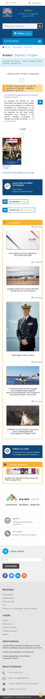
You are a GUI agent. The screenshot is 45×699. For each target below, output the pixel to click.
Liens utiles (17, 531)
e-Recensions (7, 624)
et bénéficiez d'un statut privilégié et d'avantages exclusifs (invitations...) (26, 453)
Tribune (5, 620)
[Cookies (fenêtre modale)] (40, 694)
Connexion (12, 2)
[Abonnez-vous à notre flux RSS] (24, 575)
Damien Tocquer (11, 97)
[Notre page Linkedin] (17, 575)
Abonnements (7, 594)
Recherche (28, 47)
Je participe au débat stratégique (22, 184)
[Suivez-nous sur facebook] (5, 575)
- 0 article (24, 33)
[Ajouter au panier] (40, 102)
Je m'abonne (11, 566)
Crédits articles (8, 598)
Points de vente (8, 601)
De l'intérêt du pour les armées (21, 95)
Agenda (16, 518)
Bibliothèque (17, 47)
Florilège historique (9, 631)
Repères (5, 634)
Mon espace (36, 3)
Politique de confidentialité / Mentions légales (19, 608)
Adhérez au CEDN (20, 449)
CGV (4, 605)
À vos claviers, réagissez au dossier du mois (22, 190)
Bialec (14, 697)
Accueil (7, 47)
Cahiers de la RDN (9, 627)
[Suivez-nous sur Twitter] (11, 575)
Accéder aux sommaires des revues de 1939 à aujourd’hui (21, 479)
